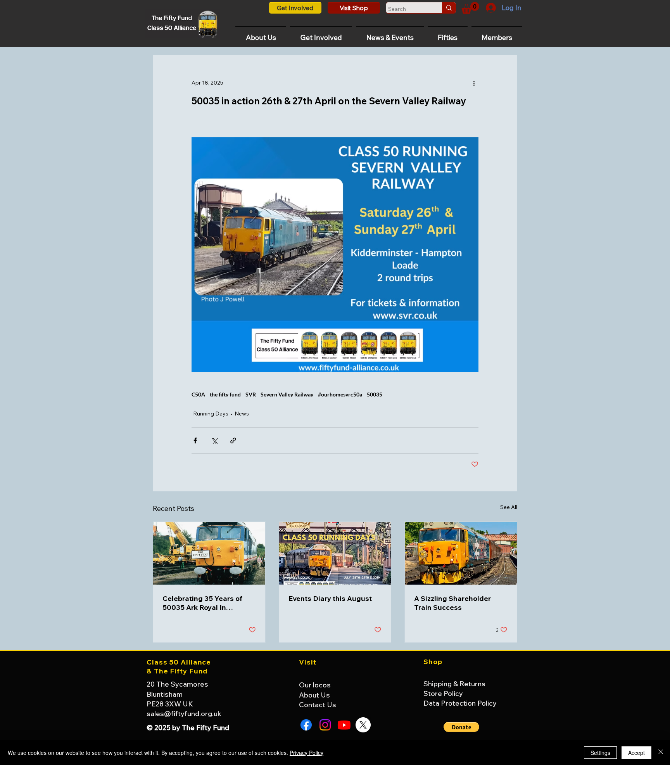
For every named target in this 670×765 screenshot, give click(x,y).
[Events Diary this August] (335, 553)
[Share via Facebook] (195, 440)
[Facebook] (306, 724)
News (242, 413)
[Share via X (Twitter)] (214, 440)
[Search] (449, 7)
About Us (314, 695)
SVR (250, 394)
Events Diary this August (330, 598)
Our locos (315, 684)
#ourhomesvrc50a (340, 394)
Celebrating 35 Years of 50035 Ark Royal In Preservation (202, 603)
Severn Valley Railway (287, 394)
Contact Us (317, 704)
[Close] (660, 752)
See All (508, 507)
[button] (470, 8)
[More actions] (473, 83)
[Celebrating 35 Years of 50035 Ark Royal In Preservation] (209, 553)
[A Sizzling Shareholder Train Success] (461, 553)
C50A (198, 394)
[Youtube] (344, 724)
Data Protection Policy (460, 703)
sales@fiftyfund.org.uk (184, 713)
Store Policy (443, 693)
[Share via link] (233, 440)
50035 (374, 394)
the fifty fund (225, 394)
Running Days (210, 413)
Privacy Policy (306, 752)
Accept (636, 752)
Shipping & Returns (454, 683)
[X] (363, 724)
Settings (600, 752)
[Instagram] (325, 724)
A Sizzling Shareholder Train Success (452, 603)
